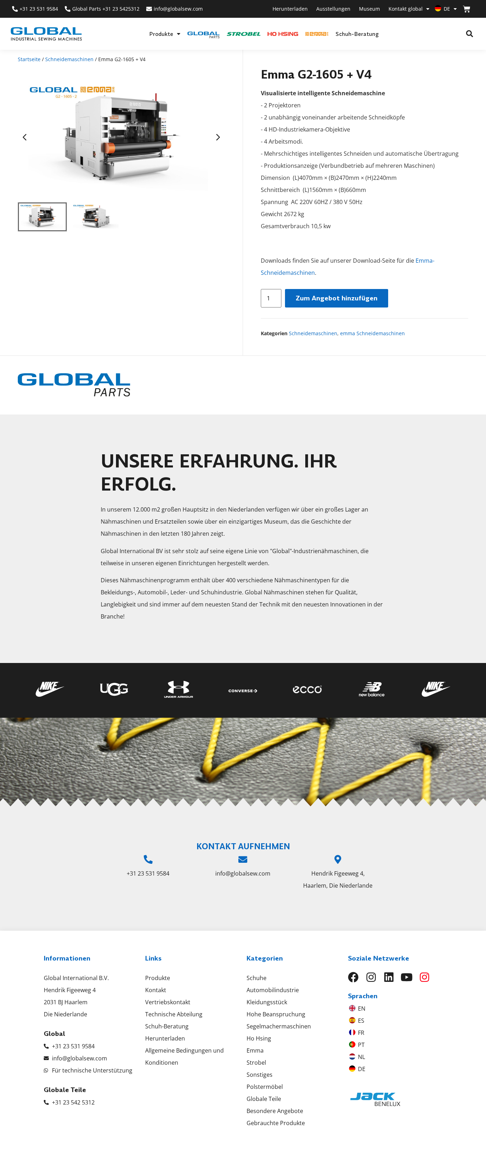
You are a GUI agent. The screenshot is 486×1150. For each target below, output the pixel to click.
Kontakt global (406, 8)
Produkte (161, 33)
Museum (369, 8)
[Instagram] (371, 977)
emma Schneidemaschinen (372, 333)
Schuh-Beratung (357, 33)
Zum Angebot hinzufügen (336, 298)
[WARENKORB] (466, 9)
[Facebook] (353, 977)
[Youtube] (406, 977)
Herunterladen (290, 8)
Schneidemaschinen (69, 59)
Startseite (29, 59)
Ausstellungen (333, 8)
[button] (469, 34)
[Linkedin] (389, 977)
